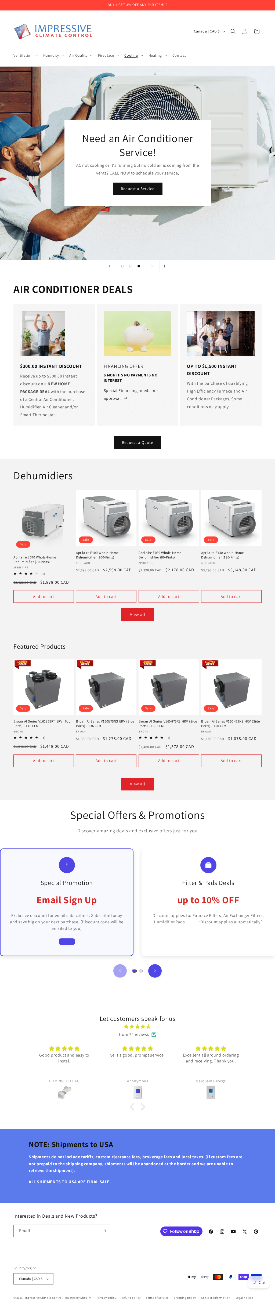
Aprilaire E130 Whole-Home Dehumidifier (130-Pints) (222, 555)
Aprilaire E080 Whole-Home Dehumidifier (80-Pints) (160, 555)
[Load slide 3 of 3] (139, 266)
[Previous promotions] (120, 971)
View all (137, 614)
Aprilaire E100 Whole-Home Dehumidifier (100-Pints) (97, 555)
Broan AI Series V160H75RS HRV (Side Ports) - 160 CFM (168, 723)
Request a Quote (137, 442)
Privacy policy (106, 1298)
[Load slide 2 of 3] (131, 266)
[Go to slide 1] (134, 971)
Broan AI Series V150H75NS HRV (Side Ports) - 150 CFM (230, 723)
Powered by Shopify (77, 1298)
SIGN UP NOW (137, 195)
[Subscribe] (104, 1231)
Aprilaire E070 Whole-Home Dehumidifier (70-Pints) (34, 559)
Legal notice (244, 1298)
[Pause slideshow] (165, 266)
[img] (137, 1027)
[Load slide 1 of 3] (123, 266)
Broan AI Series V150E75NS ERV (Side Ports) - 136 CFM (105, 723)
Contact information (215, 1298)
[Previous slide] (109, 266)
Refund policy (130, 1298)
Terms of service (157, 1298)
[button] (25, 55)
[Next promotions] (155, 971)
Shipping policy (185, 1298)
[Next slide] (152, 266)
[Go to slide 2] (141, 970)
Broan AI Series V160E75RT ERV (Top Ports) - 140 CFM (41, 723)
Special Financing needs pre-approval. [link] (132, 394)
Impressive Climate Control (43, 1298)
